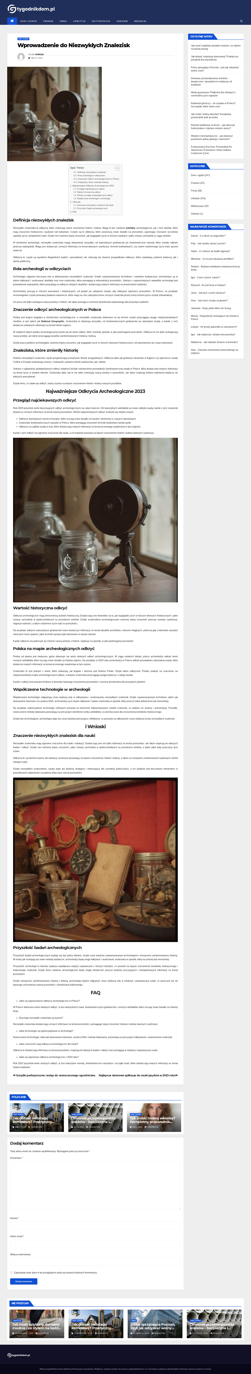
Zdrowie (122, 21)
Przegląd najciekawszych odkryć (91, 189)
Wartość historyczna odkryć (89, 192)
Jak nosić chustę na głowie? (213, 300)
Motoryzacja (101, 21)
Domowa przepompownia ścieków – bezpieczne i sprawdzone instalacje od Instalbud (211, 81)
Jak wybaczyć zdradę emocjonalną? (216, 334)
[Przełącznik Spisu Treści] (116, 168)
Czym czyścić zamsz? (208, 277)
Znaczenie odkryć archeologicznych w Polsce (98, 179)
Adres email (17, 1236)
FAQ (74, 212)
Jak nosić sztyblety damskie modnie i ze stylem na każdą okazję (36, 1328)
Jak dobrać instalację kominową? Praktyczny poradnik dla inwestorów (33, 1122)
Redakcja (140, 21)
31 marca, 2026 (141, 1333)
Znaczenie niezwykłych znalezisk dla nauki (95, 205)
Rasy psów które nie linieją (216, 308)
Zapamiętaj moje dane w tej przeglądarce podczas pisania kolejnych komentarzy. (55, 1272)
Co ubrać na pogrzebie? (212, 236)
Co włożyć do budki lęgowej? (214, 251)
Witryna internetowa (20, 1254)
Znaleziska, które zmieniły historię (93, 182)
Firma (63, 21)
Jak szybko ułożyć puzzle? (212, 243)
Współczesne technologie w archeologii (93, 198)
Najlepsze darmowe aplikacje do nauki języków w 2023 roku (137, 1075)
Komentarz (16, 1158)
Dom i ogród (28, 21)
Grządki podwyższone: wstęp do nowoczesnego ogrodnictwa (55, 1075)
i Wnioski (76, 202)
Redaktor (36, 1127)
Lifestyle (79, 21)
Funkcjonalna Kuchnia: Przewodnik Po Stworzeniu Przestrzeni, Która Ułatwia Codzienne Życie (211, 150)
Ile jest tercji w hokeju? (214, 285)
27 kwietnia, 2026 (83, 1333)
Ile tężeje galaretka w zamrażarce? (218, 327)
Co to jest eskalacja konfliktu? (218, 259)
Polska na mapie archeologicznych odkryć (95, 195)
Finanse (48, 21)
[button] (241, 21)
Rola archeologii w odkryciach (91, 175)
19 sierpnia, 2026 (24, 1333)
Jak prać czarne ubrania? (212, 293)
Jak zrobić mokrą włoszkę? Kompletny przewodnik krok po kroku (152, 1122)
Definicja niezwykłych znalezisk (92, 172)
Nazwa (14, 1218)
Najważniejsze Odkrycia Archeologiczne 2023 (93, 185)
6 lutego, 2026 (200, 1333)
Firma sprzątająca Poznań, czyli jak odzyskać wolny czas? (153, 1328)
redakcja (39, 54)
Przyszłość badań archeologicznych (92, 208)
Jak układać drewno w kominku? (221, 342)
